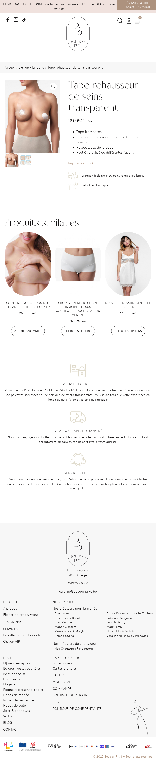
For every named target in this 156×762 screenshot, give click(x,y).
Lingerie (38, 67)
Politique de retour (70, 695)
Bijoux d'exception (17, 663)
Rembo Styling (64, 635)
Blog (7, 723)
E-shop (24, 67)
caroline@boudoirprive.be (78, 591)
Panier (58, 675)
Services (10, 629)
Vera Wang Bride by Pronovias (127, 635)
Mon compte (64, 682)
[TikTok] (23, 18)
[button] (120, 22)
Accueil (10, 67)
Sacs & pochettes (16, 711)
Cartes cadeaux (66, 658)
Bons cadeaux (14, 674)
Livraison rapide (132, 746)
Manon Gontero (65, 626)
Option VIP (11, 641)
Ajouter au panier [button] (27, 331)
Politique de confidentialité (77, 709)
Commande (62, 689)
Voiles (7, 716)
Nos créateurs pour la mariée (75, 608)
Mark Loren (114, 626)
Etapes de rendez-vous (20, 615)
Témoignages (14, 622)
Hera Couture (64, 622)
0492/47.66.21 (78, 583)
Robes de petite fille (18, 700)
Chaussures (11, 679)
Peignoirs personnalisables (23, 690)
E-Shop (9, 658)
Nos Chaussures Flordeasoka (74, 648)
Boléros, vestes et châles (22, 668)
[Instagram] (15, 18)
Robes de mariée (16, 695)
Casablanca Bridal (67, 618)
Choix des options (78, 331)
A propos (10, 608)
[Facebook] (7, 18)
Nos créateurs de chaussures (74, 643)
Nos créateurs (65, 602)
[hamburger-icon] (147, 22)
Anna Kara (62, 613)
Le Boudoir (12, 602)
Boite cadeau (63, 663)
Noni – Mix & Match (120, 631)
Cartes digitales (65, 668)
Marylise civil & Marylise (70, 631)
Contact (10, 729)
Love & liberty (116, 622)
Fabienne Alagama (119, 618)
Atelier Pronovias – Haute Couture (130, 613)
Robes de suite (14, 705)
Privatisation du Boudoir (21, 635)
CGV (56, 702)
